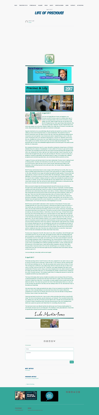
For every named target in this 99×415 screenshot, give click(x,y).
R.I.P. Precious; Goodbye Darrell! (31, 378)
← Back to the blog (29, 384)
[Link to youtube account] (76, 392)
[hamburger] (9, 2)
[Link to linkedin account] (72, 392)
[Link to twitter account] (69, 392)
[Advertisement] (49, 38)
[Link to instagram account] (79, 392)
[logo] (49, 2)
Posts (29, 22)
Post (72, 362)
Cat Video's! (27, 370)
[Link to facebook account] (67, 392)
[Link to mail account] (74, 392)
